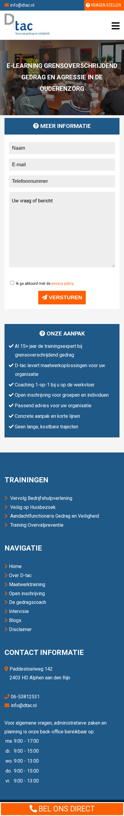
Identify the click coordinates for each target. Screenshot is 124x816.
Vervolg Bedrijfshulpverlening (41, 498)
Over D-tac (20, 575)
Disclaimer (20, 629)
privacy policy (62, 283)
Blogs (15, 620)
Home (15, 566)
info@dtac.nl (22, 5)
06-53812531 (25, 697)
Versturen (64, 297)
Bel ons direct (67, 809)
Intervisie (19, 611)
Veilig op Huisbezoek (33, 507)
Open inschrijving (27, 593)
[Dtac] (27, 33)
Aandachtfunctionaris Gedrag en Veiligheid (54, 516)
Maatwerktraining (27, 584)
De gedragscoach (27, 602)
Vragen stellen (105, 5)
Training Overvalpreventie (37, 525)
